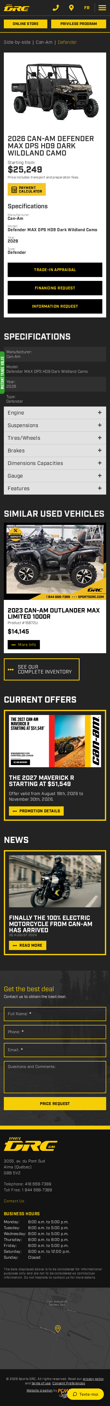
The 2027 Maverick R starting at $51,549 (41, 781)
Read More (30, 945)
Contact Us (14, 1201)
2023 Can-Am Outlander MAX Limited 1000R (54, 614)
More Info (27, 645)
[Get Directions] (71, 7)
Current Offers (40, 700)
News (16, 840)
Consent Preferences (68, 1383)
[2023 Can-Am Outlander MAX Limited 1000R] (55, 561)
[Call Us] (55, 7)
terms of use (41, 1383)
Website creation (40, 1391)
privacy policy (93, 1379)
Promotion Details (39, 811)
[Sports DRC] (16, 7)
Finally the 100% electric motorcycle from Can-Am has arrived (50, 924)
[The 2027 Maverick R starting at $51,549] (55, 741)
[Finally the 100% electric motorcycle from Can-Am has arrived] (55, 881)
